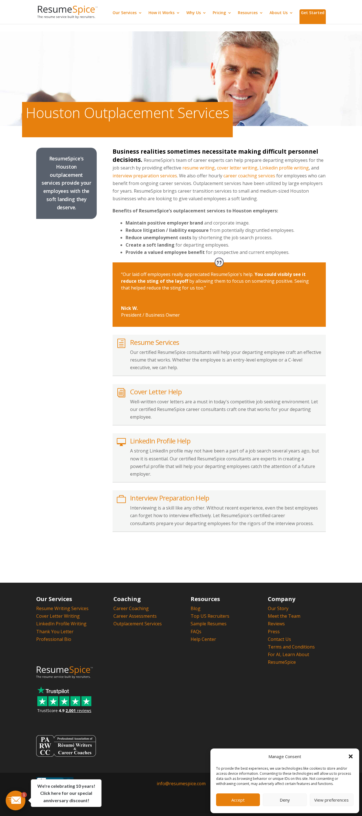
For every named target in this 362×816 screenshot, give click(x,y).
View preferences (331, 800)
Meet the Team (284, 616)
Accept (238, 800)
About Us (279, 13)
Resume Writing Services (62, 608)
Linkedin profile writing (284, 168)
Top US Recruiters (210, 616)
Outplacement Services (137, 624)
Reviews (276, 624)
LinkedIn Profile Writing (61, 624)
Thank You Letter (55, 631)
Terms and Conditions (291, 647)
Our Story (278, 608)
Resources (248, 13)
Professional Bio (53, 639)
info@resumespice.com (181, 783)
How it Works (161, 13)
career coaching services (249, 176)
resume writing (198, 168)
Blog (196, 608)
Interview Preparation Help (169, 497)
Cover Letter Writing (58, 616)
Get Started (312, 12)
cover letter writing (237, 168)
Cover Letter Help (156, 391)
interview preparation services (145, 176)
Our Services (125, 13)
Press (274, 631)
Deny (285, 800)
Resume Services (154, 342)
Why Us (193, 13)
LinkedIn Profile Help (160, 440)
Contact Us (279, 639)
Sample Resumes (209, 624)
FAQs (196, 631)
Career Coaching (131, 608)
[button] (351, 756)
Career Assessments (135, 616)
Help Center (203, 639)
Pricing (219, 13)
